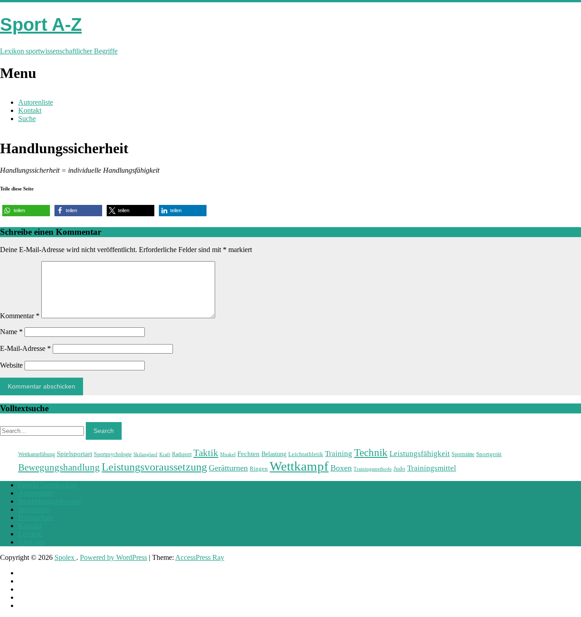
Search (104, 430)
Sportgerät (489, 454)
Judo (399, 468)
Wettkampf (299, 466)
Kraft (164, 454)
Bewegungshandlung (59, 467)
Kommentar (19, 316)
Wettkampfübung (36, 454)
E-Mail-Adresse (25, 348)
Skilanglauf (145, 454)
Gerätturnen (228, 467)
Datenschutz (36, 517)
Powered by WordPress (113, 557)
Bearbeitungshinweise (49, 501)
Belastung (273, 453)
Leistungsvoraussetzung (154, 467)
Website (11, 365)
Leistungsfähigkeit (419, 453)
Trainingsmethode (373, 468)
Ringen (259, 468)
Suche (27, 118)
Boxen (341, 467)
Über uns (31, 542)
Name (11, 331)
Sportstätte (463, 454)
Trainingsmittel (431, 468)
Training (338, 453)
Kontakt (29, 110)
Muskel (228, 454)
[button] (26, 210)
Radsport (182, 454)
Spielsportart (74, 453)
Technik (371, 452)
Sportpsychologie (113, 454)
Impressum (33, 509)
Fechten (248, 453)
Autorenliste (35, 102)
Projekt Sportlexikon (47, 485)
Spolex (65, 557)
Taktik (205, 453)
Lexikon (30, 534)
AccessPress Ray (199, 557)
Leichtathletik (305, 454)
